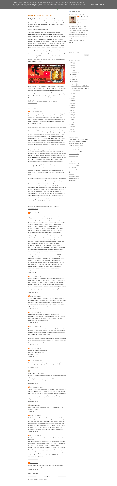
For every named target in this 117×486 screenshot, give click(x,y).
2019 (71, 98)
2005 (71, 131)
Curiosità (71, 174)
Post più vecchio (62, 476)
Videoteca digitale (73, 156)
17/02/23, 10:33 (33, 367)
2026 (71, 63)
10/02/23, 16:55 (33, 272)
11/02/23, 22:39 (33, 344)
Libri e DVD (72, 168)
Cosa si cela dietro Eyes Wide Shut (40, 15)
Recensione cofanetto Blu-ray (76, 143)
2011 (71, 117)
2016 (71, 105)
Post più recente (32, 476)
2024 (71, 67)
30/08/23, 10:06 (33, 469)
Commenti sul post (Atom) (40, 479)
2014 (71, 110)
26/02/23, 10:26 (33, 401)
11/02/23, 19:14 (33, 322)
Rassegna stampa (73, 178)
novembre (74, 72)
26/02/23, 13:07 (33, 411)
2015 (71, 107)
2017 (71, 103)
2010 (71, 119)
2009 (71, 122)
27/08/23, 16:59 (33, 459)
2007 (71, 126)
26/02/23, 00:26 (33, 383)
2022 (71, 93)
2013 (71, 112)
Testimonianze (32, 103)
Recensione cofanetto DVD (75, 152)
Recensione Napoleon (74, 154)
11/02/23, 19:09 (33, 308)
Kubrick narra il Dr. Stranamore (76, 147)
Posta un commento (33, 473)
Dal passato (71, 170)
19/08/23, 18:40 (33, 431)
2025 (71, 65)
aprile (73, 76)
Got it (102, 4)
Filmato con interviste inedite (76, 145)
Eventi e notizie (42, 101)
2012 (71, 115)
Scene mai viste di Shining (75, 149)
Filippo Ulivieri (34, 111)
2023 (71, 70)
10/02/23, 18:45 (33, 292)
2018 (71, 100)
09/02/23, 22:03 (33, 209)
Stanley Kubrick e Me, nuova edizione (78, 139)
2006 (71, 129)
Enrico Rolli (33, 213)
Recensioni (71, 180)
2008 (71, 124)
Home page (47, 476)
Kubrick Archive (52, 101)
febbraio (74, 81)
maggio (74, 74)
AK (35, 101)
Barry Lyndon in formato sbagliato (77, 141)
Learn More (94, 4)
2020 (71, 96)
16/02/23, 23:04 (33, 356)
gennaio (74, 84)
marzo (73, 79)
